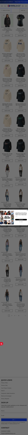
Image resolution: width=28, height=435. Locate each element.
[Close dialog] (27, 210)
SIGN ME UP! (21, 219)
